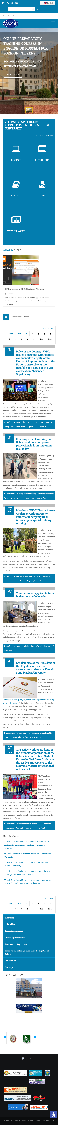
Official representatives (15, 937)
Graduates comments (14, 931)
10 (34, 339)
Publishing (9, 918)
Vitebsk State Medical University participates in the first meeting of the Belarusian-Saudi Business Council (27, 873)
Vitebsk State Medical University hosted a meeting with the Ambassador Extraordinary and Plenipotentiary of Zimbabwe (28, 845)
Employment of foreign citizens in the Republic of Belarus (27, 952)
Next (41, 339)
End (49, 339)
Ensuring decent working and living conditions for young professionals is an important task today (34, 444)
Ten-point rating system (16, 944)
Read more (13, 74)
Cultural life (10, 924)
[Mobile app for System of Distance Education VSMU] (21, 270)
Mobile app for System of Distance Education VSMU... (26, 290)
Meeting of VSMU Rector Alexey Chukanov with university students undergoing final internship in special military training (35, 517)
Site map (9, 967)
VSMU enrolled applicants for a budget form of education (35, 595)
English (50, 3)
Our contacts (10, 961)
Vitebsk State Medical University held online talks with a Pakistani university (27, 864)
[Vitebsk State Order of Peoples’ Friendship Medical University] (18, 23)
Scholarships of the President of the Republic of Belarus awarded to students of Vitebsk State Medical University (35, 667)
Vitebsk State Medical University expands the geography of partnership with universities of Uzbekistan (28, 881)
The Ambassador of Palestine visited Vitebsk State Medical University (27, 855)
